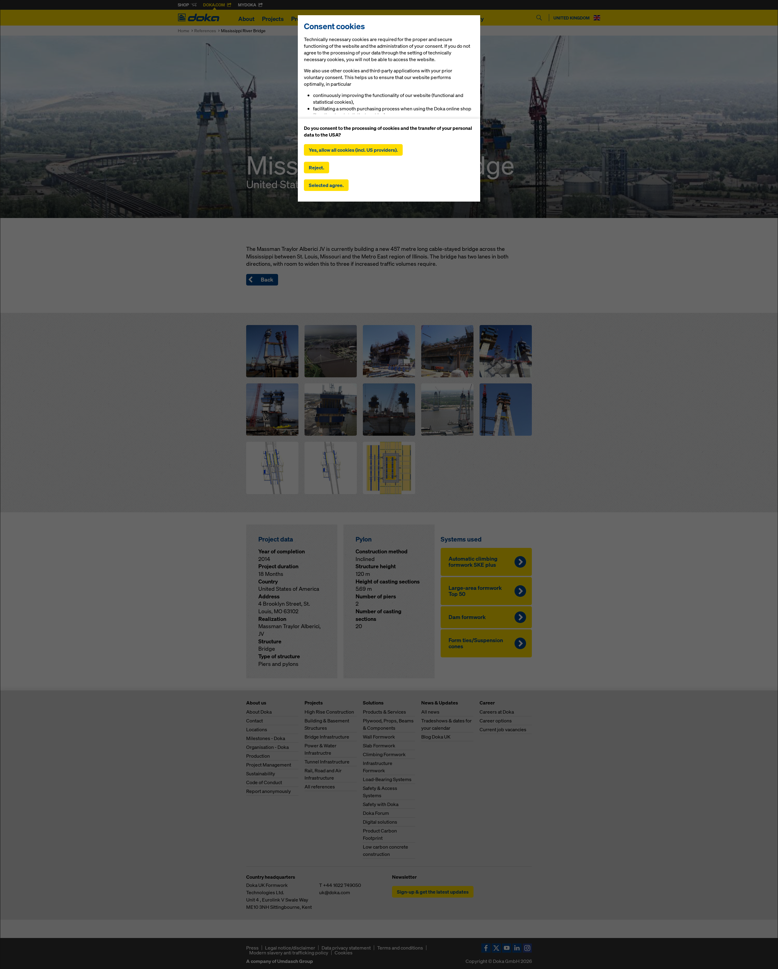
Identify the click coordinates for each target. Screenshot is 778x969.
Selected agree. (326, 185)
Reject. (316, 167)
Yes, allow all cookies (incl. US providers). (353, 150)
